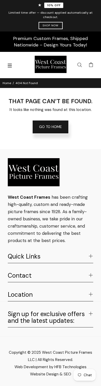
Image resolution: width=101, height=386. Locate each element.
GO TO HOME (50, 126)
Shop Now (51, 25)
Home (7, 83)
